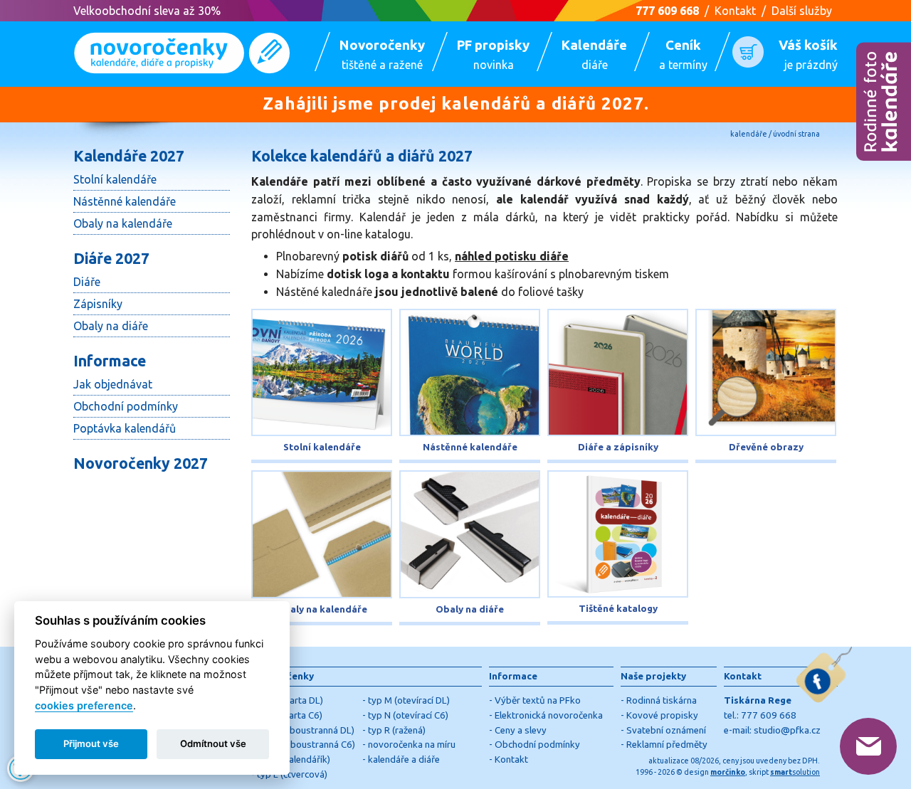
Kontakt (735, 10)
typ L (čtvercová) (292, 774)
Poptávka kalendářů (124, 428)
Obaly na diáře (110, 325)
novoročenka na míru (412, 744)
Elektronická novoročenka (549, 715)
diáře (594, 54)
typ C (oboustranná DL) (305, 730)
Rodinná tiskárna (661, 700)
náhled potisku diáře (512, 256)
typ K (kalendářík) (293, 759)
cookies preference (84, 705)
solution (795, 772)
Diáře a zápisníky (618, 447)
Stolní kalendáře (115, 179)
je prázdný (808, 54)
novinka (493, 54)
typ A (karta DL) (290, 700)
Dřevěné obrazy (766, 447)
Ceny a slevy (521, 730)
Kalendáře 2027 (128, 155)
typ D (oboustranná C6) (306, 744)
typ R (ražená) (397, 730)
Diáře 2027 (111, 258)
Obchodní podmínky (125, 406)
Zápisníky (97, 303)
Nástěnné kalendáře (124, 201)
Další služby (802, 10)
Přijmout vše (91, 743)
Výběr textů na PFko (538, 700)
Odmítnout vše (213, 743)
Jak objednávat (112, 384)
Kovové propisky (662, 715)
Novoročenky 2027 (140, 463)
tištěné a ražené (382, 54)
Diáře (86, 281)
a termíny (683, 54)
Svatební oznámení (666, 730)
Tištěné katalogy (618, 608)
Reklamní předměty (666, 744)
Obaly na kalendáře (122, 223)
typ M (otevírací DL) (409, 700)
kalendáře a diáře (404, 759)
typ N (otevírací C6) (408, 715)
